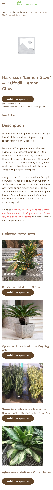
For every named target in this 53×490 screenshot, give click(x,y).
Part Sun (29, 107)
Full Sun (28, 12)
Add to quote (18, 99)
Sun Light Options (16, 12)
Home (4, 12)
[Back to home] (26, 2)
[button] (3, 2)
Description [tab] (8, 115)
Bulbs (14, 107)
